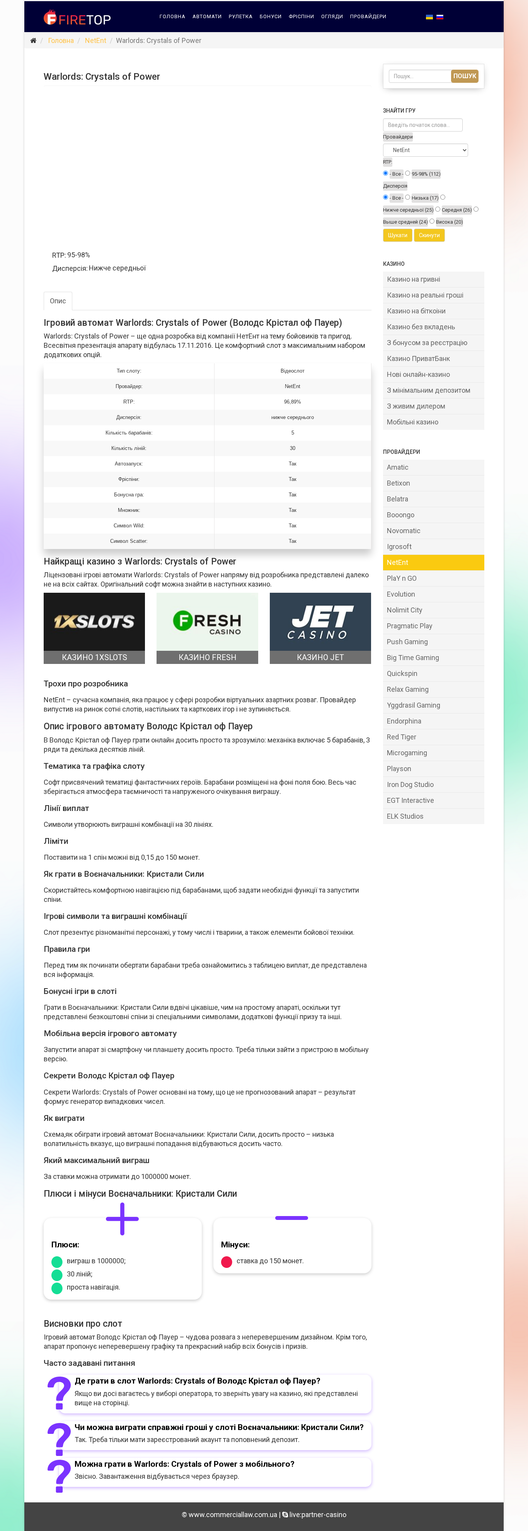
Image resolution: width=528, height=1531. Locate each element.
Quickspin (402, 673)
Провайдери (368, 16)
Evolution (401, 594)
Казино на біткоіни (416, 311)
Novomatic (404, 531)
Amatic (398, 467)
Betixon (398, 483)
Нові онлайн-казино (418, 374)
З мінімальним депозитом (428, 390)
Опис (58, 301)
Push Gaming (407, 642)
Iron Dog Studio (410, 784)
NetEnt (95, 40)
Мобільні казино (412, 422)
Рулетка (241, 16)
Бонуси (271, 16)
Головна (173, 16)
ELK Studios (405, 816)
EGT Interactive (410, 800)
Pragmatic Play (410, 626)
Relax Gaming (408, 689)
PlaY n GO (402, 578)
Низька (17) (425, 198)
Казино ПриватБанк (418, 358)
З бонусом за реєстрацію (427, 343)
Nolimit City (404, 610)
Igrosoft (399, 546)
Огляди (332, 16)
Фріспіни (301, 16)
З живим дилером (416, 406)
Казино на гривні (413, 279)
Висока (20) (449, 222)
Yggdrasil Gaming (413, 705)
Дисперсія (395, 186)
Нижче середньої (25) (408, 210)
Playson (399, 769)
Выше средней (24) (405, 222)
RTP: (387, 162)
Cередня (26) (457, 210)
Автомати (207, 16)
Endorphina (404, 721)
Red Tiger (401, 737)
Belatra (397, 499)
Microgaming (407, 753)
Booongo (400, 515)
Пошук (464, 76)
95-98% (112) (426, 174)
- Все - (397, 174)
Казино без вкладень (421, 327)
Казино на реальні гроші (425, 295)
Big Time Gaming (413, 657)
